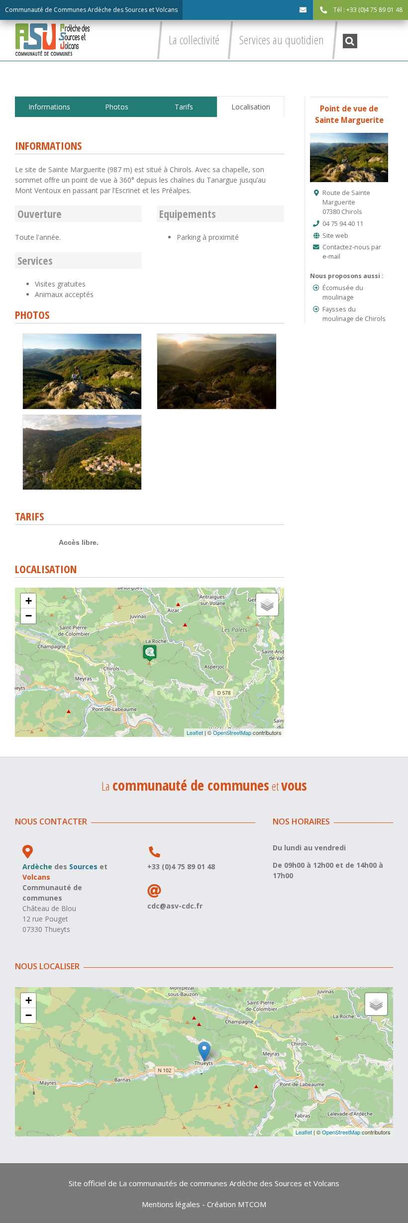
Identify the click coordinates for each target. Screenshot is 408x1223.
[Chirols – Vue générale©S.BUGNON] (82, 418)
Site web (335, 235)
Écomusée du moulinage (342, 293)
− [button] (28, 616)
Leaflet (195, 732)
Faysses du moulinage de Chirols (354, 314)
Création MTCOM (236, 1204)
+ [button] (28, 601)
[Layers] (267, 604)
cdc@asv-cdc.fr (175, 906)
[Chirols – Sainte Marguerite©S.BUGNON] (82, 337)
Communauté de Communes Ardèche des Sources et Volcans (91, 9)
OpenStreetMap (232, 732)
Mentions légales (171, 1204)
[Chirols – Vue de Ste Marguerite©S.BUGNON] (216, 337)
